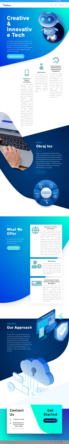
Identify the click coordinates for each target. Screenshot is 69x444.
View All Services (13, 248)
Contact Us (61, 5)
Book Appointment (50, 420)
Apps (56, 5)
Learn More (41, 172)
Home (51, 5)
